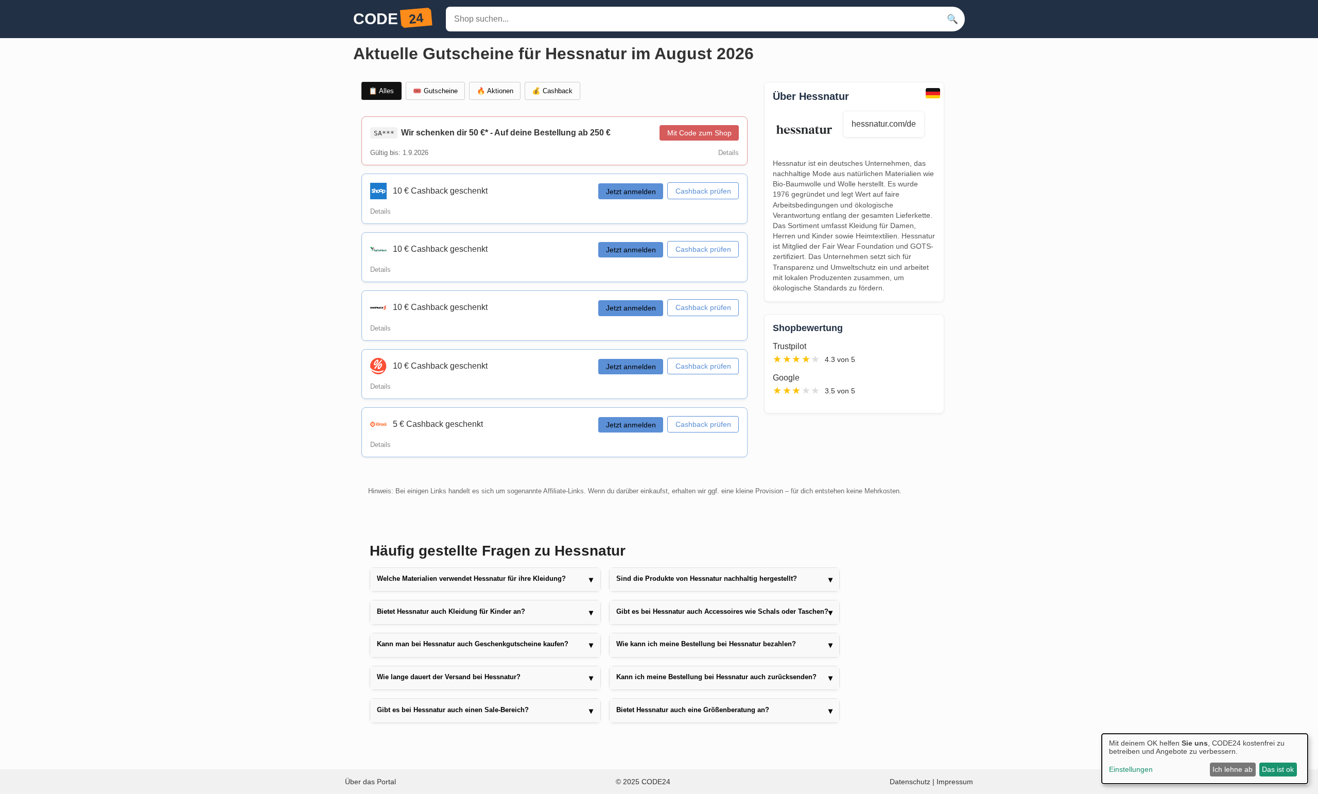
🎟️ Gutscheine (435, 91)
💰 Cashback (552, 91)
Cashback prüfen (703, 191)
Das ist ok (1278, 769)
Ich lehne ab (1232, 769)
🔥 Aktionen (495, 91)
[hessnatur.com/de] (808, 130)
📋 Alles (381, 91)
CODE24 (655, 782)
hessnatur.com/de (884, 123)
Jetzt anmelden (631, 191)
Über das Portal (370, 782)
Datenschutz (911, 782)
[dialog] (1205, 759)
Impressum (955, 782)
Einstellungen (1131, 769)
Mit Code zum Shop (699, 133)
